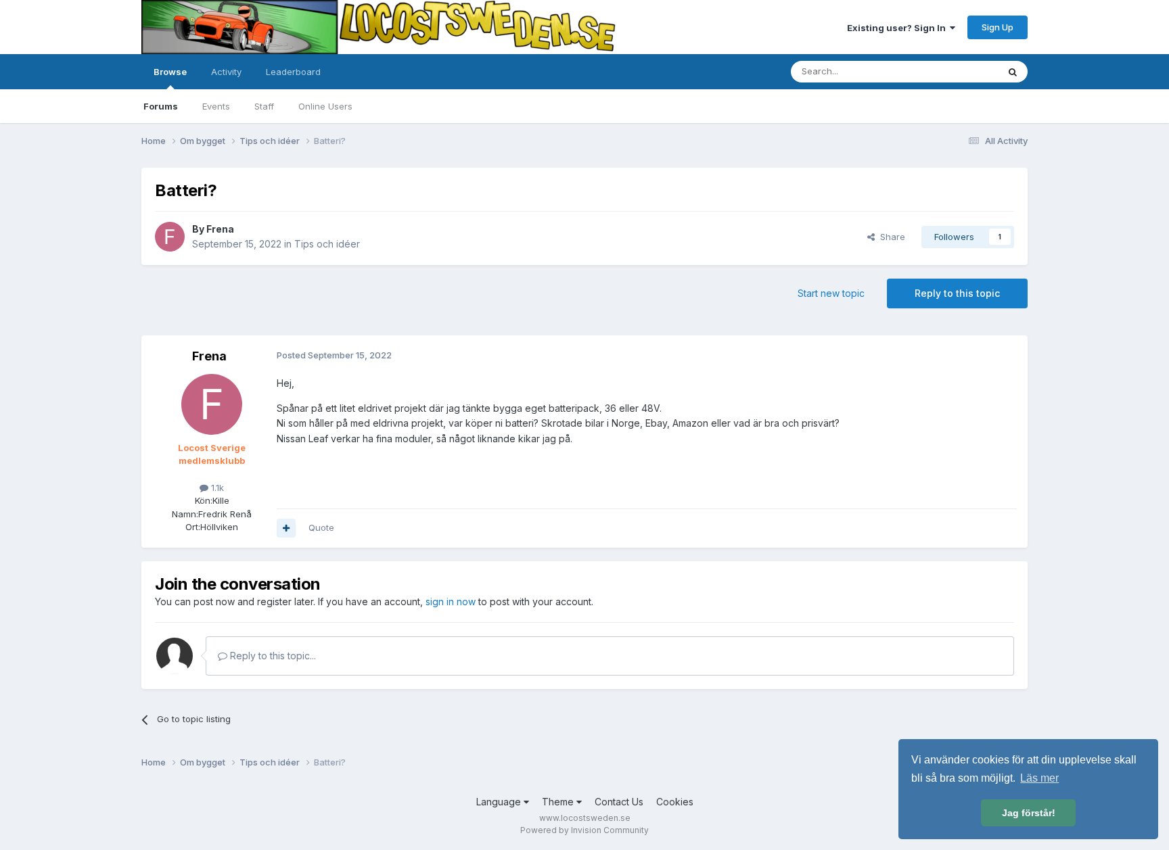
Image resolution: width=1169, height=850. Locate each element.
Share (890, 236)
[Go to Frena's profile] (170, 237)
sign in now (451, 601)
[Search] (1013, 71)
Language (500, 801)
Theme (559, 801)
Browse (170, 71)
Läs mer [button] (1039, 778)
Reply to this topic (957, 293)
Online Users (325, 106)
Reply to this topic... (271, 655)
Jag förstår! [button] (1028, 812)
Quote (321, 527)
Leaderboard (293, 71)
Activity (226, 71)
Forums (160, 106)
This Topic (958, 71)
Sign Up (997, 27)
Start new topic (831, 293)
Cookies (674, 801)
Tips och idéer (327, 244)
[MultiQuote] (286, 528)
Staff (264, 106)
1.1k (216, 487)
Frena (220, 229)
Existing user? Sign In (898, 27)
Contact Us (619, 801)
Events (216, 106)
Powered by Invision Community (584, 830)
